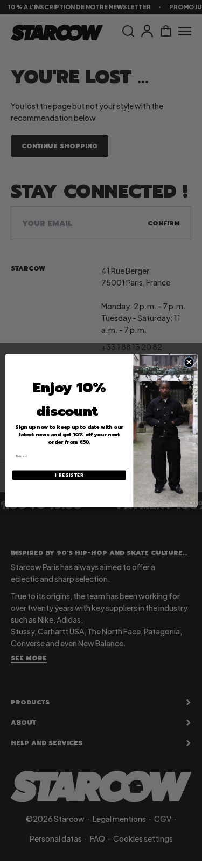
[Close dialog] (189, 362)
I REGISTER (68, 475)
